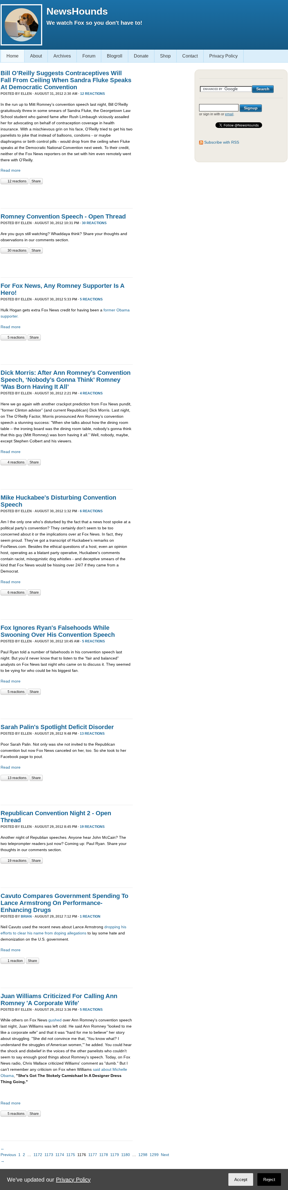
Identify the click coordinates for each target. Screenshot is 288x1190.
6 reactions (91, 511)
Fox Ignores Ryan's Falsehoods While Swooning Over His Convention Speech (58, 631)
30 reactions (94, 223)
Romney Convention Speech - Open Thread (63, 216)
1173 (48, 1154)
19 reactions (92, 827)
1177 (92, 1154)
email (229, 114)
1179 (114, 1154)
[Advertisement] (66, 195)
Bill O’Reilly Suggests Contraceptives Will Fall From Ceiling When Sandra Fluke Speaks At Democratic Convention (66, 80)
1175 (70, 1154)
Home (12, 56)
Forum (88, 56)
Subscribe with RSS (221, 142)
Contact (190, 56)
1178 (103, 1154)
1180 (125, 1154)
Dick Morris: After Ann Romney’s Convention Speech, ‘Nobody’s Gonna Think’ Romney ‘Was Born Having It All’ (65, 379)
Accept (240, 1179)
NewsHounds (77, 11)
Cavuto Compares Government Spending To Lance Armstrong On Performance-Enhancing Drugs (64, 902)
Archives (62, 56)
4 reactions (91, 393)
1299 (154, 1154)
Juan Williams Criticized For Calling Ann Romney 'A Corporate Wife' (59, 1000)
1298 (142, 1154)
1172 (37, 1154)
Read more (11, 170)
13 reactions (92, 734)
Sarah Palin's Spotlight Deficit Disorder (57, 726)
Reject (269, 1179)
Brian (26, 916)
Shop (165, 56)
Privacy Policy (223, 56)
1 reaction (90, 916)
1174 (59, 1154)
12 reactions (92, 94)
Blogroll (114, 56)
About (36, 56)
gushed (55, 1020)
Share (36, 181)
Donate (141, 56)
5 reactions (91, 299)
